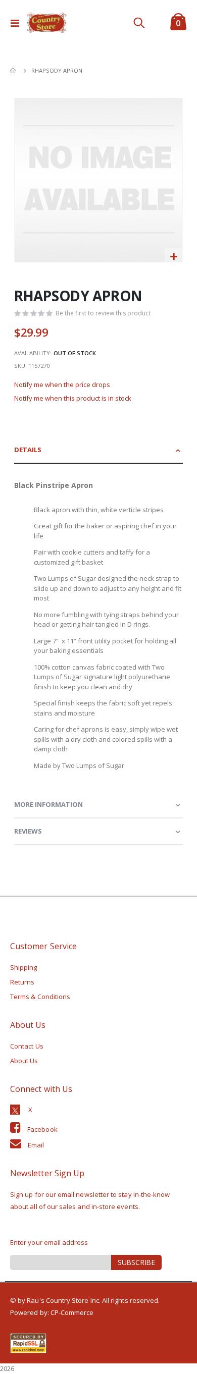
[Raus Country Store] (46, 22)
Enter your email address (49, 1242)
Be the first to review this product (103, 313)
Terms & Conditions (40, 996)
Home (13, 71)
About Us (24, 1060)
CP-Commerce (72, 1312)
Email (36, 1144)
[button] (173, 257)
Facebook (42, 1129)
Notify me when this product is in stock (72, 398)
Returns (22, 981)
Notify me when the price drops (62, 384)
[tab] (98, 450)
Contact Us (26, 1046)
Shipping (23, 967)
